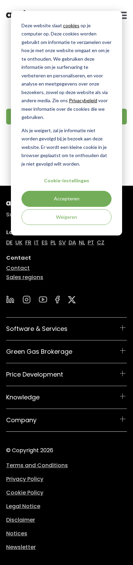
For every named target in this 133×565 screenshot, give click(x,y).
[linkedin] (10, 299)
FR (28, 242)
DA (72, 242)
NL (82, 242)
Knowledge (23, 397)
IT (36, 242)
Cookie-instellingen (66, 180)
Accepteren (66, 198)
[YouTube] (43, 299)
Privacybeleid (83, 100)
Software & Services (37, 328)
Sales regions (24, 277)
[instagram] (27, 299)
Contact (18, 268)
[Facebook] (57, 299)
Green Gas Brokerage (39, 351)
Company (21, 420)
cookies (71, 25)
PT (91, 242)
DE (9, 242)
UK (19, 242)
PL (53, 242)
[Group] (72, 299)
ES (45, 242)
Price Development (34, 374)
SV (62, 242)
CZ (100, 242)
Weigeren (66, 217)
